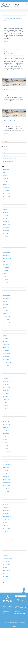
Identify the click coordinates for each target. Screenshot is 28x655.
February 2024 (6, 243)
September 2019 (7, 362)
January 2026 (6, 190)
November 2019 (6, 356)
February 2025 (6, 224)
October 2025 (6, 199)
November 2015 (6, 485)
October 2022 (6, 270)
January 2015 (6, 513)
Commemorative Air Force (9, 549)
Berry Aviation (6, 542)
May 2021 (5, 307)
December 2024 (6, 227)
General (11, 22)
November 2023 (6, 252)
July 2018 (5, 402)
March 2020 (6, 344)
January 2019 (6, 384)
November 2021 (6, 295)
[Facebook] (16, 600)
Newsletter (12, 91)
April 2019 (5, 375)
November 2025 (6, 196)
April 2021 (5, 310)
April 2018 (5, 412)
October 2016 (6, 461)
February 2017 (6, 451)
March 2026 (6, 184)
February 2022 (6, 289)
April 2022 (5, 282)
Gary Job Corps (6, 564)
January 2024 (6, 246)
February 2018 (6, 418)
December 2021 (6, 292)
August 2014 (6, 519)
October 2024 (6, 233)
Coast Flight (6, 545)
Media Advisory (6, 570)
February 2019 (6, 381)
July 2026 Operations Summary (10, 152)
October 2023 (6, 255)
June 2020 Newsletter (9, 120)
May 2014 (5, 525)
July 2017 (5, 439)
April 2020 (5, 341)
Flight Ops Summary (7, 558)
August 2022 (6, 273)
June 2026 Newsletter (8, 161)
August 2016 (6, 467)
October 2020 (6, 325)
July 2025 (5, 209)
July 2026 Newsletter (8, 155)
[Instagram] (23, 600)
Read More (6, 41)
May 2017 (5, 445)
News (4, 573)
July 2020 (5, 335)
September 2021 (7, 298)
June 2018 (5, 405)
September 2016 (7, 464)
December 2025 (6, 193)
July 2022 (5, 276)
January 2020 (6, 350)
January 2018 (6, 421)
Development (6, 555)
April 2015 (5, 504)
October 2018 (6, 393)
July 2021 (5, 301)
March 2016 (6, 476)
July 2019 (5, 368)
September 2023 (7, 258)
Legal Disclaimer (6, 611)
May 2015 (5, 501)
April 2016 (5, 473)
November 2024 (6, 230)
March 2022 (6, 286)
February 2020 (6, 347)
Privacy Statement (7, 608)
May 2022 (5, 279)
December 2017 (6, 424)
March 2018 (6, 415)
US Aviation (5, 582)
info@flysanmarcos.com (20, 613)
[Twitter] (19, 600)
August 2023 (6, 261)
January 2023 (6, 267)
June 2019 (5, 372)
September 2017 (7, 433)
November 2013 (6, 528)
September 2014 (7, 516)
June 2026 (5, 175)
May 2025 (5, 215)
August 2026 (6, 169)
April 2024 (5, 239)
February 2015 (6, 510)
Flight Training (6, 561)
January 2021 (6, 319)
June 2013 (5, 531)
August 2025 (6, 206)
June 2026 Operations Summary (10, 158)
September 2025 (7, 203)
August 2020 (6, 332)
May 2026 (5, 178)
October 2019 (6, 359)
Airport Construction (8, 539)
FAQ (4, 613)
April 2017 (5, 448)
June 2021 (5, 304)
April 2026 (5, 181)
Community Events (7, 552)
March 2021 (6, 313)
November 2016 (6, 458)
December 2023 (6, 249)
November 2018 (6, 390)
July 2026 (5, 172)
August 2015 (6, 491)
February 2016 (6, 479)
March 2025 (6, 221)
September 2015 (7, 488)
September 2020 (7, 329)
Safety (4, 579)
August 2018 (6, 399)
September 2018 (7, 396)
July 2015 (5, 494)
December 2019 (6, 353)
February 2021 (6, 316)
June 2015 (5, 498)
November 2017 (6, 427)
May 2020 (5, 338)
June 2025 (5, 212)
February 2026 (6, 187)
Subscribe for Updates (7, 606)
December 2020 (6, 322)
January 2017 (6, 455)
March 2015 (6, 507)
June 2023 (5, 264)
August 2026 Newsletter (8, 148)
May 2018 (5, 408)
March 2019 (6, 378)
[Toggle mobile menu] (26, 4)
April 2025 (5, 218)
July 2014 (5, 522)
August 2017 (6, 436)
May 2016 (5, 470)
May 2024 (5, 236)
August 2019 (6, 365)
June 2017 (5, 442)
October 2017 (6, 430)
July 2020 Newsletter (9, 89)
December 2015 (6, 482)
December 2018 (6, 387)
